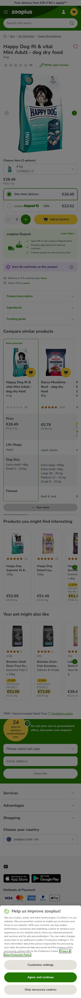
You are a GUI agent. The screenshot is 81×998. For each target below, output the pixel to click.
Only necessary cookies (40, 990)
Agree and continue (40, 977)
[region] (40, 951)
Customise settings (41, 965)
